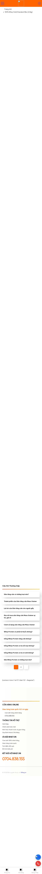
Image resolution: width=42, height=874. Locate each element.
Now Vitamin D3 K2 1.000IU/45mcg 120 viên (29, 251)
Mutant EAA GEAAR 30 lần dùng (11, 368)
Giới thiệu (5, 724)
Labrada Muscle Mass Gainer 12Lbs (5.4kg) (11, 134)
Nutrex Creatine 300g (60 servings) (30, 407)
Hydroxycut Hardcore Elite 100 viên (10, 407)
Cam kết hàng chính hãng (13, 713)
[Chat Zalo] (38, 857)
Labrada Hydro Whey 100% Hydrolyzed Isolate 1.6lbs (30, 485)
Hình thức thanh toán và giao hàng (13, 730)
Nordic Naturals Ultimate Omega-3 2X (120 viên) (30, 524)
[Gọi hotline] (38, 863)
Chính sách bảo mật (9, 727)
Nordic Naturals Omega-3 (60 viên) (10, 485)
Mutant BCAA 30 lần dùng (10, 212)
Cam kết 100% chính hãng (10, 740)
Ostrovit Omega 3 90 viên (30, 290)
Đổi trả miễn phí (7, 749)
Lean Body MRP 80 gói (11, 328)
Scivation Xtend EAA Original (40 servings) (29, 563)
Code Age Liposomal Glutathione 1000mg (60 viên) (29, 368)
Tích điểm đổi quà (8, 746)
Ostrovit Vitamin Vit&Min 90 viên (28, 212)
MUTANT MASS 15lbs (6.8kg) (29, 134)
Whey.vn (23, 772)
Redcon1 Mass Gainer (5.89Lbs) (30, 446)
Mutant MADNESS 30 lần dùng (10, 290)
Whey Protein (21, 89)
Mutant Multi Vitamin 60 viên (10, 524)
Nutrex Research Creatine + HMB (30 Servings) (10, 563)
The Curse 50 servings (11, 172)
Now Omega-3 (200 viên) (10, 251)
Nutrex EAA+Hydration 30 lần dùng (30, 173)
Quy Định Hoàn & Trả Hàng (10, 732)
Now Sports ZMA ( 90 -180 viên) (10, 446)
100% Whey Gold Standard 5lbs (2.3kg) (18, 12)
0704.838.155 (9, 716)
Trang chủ (8, 9)
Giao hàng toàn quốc (9, 743)
